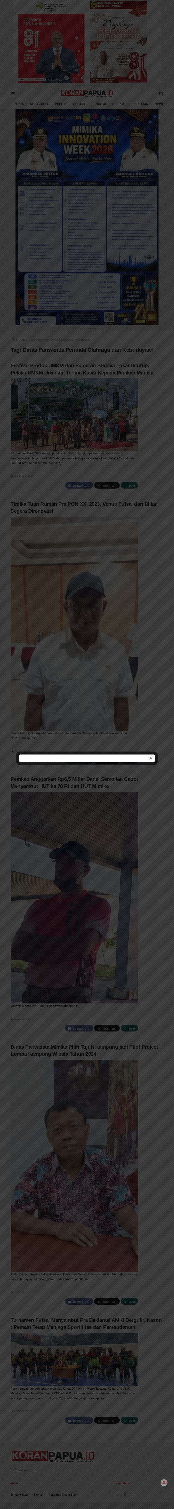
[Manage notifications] (164, 1482)
